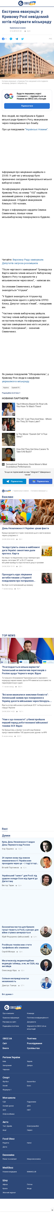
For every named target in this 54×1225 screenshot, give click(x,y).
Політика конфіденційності (37, 1018)
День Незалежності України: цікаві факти (25, 528)
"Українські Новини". (36, 129)
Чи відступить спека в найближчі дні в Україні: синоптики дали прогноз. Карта (21, 550)
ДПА (29, 1106)
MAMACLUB (31, 1172)
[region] (27, 150)
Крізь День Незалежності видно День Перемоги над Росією (18, 843)
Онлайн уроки (8, 1106)
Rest (5, 828)
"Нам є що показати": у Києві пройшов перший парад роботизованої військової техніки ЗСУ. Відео (25, 722)
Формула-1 (7, 1090)
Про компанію (8, 1013)
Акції (4, 1130)
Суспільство (33, 1048)
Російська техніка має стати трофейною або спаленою (17, 946)
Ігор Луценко (8, 849)
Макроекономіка (34, 1159)
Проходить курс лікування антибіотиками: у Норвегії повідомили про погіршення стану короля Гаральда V (18, 578)
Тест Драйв (7, 1126)
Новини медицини (10, 1172)
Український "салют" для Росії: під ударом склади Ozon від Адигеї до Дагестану (20, 878)
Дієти (5, 1147)
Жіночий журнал (9, 1193)
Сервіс (29, 1130)
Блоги (6, 1048)
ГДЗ (4, 1102)
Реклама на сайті (9, 1022)
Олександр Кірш (9, 970)
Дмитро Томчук (9, 985)
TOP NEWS (8, 635)
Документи (31, 1022)
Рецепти (6, 1143)
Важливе (7, 496)
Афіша (5, 1184)
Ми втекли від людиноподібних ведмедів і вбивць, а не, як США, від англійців (20, 963)
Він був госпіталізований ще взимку (17, 585)
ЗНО (4, 1110)
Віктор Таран (8, 885)
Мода (29, 1188)
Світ (5, 1043)
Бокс (29, 1086)
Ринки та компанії (10, 1159)
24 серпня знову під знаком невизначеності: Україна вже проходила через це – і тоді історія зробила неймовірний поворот (20, 861)
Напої (29, 1143)
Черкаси (6, 1069)
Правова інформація (11, 1018)
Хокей (5, 1086)
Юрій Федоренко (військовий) (15, 937)
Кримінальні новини (18, 28)
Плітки (29, 1184)
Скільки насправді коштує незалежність (15, 980)
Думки (6, 835)
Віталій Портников (10, 867)
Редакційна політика (10, 393)
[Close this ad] (52, 1210)
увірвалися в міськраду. (15, 381)
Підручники (31, 1102)
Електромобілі (33, 1126)
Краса (5, 1188)
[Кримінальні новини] (6, 492)
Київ (4, 1061)
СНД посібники (8, 1114)
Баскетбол (31, 1082)
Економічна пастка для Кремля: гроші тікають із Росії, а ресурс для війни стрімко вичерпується (20, 930)
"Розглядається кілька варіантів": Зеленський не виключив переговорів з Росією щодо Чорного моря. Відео (24, 670)
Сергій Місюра (8, 951)
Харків (29, 1061)
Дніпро (30, 1065)
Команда (30, 1013)
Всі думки (7, 994)
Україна (6, 388)
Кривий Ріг (16, 388)
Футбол (6, 1082)
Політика (31, 1038)
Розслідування (34, 1043)
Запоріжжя (7, 1065)
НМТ (29, 1110)
